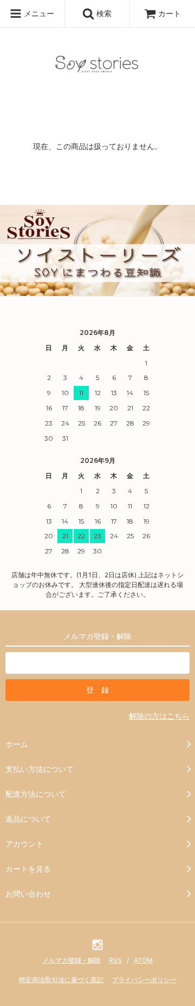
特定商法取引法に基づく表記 (61, 980)
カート (169, 13)
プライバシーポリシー (144, 980)
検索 (103, 13)
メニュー (38, 13)
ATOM (143, 960)
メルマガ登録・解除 (71, 960)
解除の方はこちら (159, 715)
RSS (115, 960)
